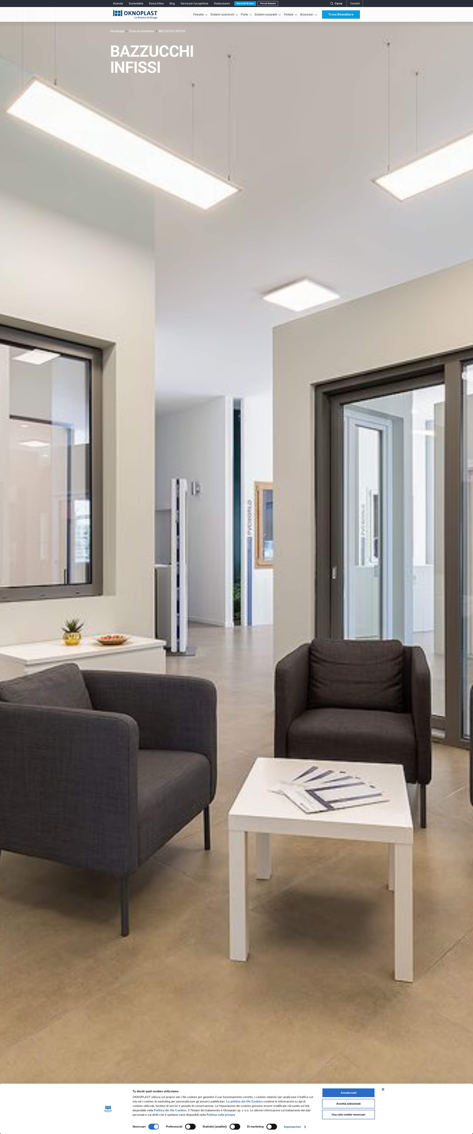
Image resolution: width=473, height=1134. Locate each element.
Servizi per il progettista (194, 3)
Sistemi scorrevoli (222, 14)
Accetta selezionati (348, 1103)
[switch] (190, 1127)
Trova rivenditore (341, 14)
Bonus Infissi (156, 3)
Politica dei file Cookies (170, 1110)
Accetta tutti (348, 1092)
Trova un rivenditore (141, 31)
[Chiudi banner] (383, 1089)
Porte (244, 14)
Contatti (355, 3)
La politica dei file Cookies (244, 1101)
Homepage (117, 31)
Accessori (306, 14)
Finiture (288, 14)
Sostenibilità (136, 3)
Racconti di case (245, 3)
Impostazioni (292, 1126)
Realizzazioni (222, 3)
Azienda (118, 3)
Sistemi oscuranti (266, 14)
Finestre (198, 14)
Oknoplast (135, 14)
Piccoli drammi (268, 3)
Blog (172, 3)
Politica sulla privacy (221, 1114)
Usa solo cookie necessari (348, 1114)
